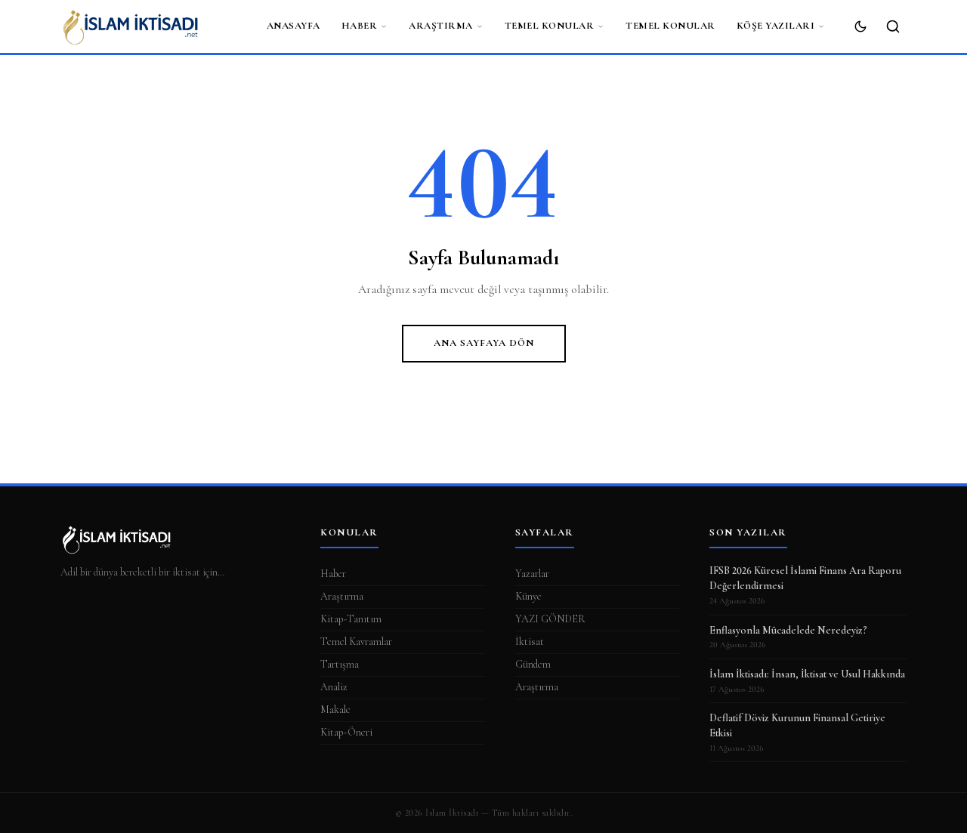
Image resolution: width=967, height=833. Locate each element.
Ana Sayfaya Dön (484, 343)
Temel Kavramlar (356, 641)
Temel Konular (550, 26)
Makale (335, 709)
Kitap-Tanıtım (351, 618)
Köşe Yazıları (776, 26)
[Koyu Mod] (860, 26)
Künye (528, 596)
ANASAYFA (293, 26)
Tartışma (339, 664)
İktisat (529, 641)
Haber (359, 26)
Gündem (533, 664)
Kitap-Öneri (346, 732)
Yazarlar (532, 573)
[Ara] (893, 26)
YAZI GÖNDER (550, 618)
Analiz (334, 686)
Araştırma (441, 26)
